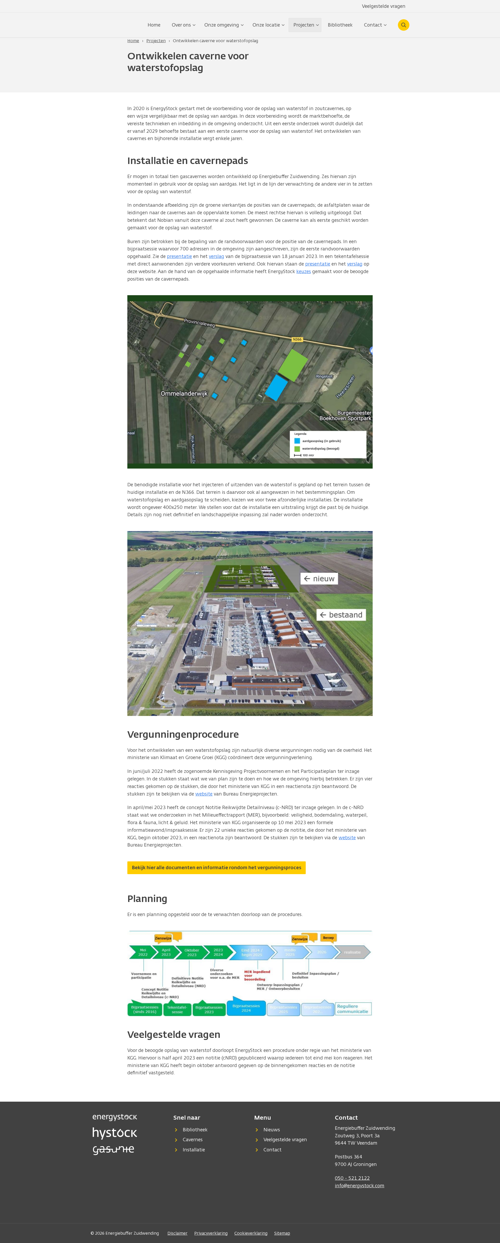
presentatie (179, 256)
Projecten (156, 40)
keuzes (303, 271)
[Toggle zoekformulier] (403, 25)
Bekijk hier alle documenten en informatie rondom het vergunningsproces (216, 867)
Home (154, 25)
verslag (216, 256)
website (204, 794)
